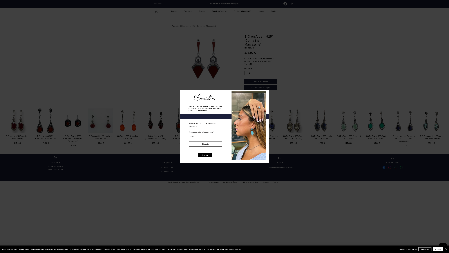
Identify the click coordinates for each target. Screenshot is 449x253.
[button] (205, 155)
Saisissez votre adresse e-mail (201, 132)
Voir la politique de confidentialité (228, 249)
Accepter (438, 249)
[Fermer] (446, 249)
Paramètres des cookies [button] (408, 249)
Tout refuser (424, 249)
